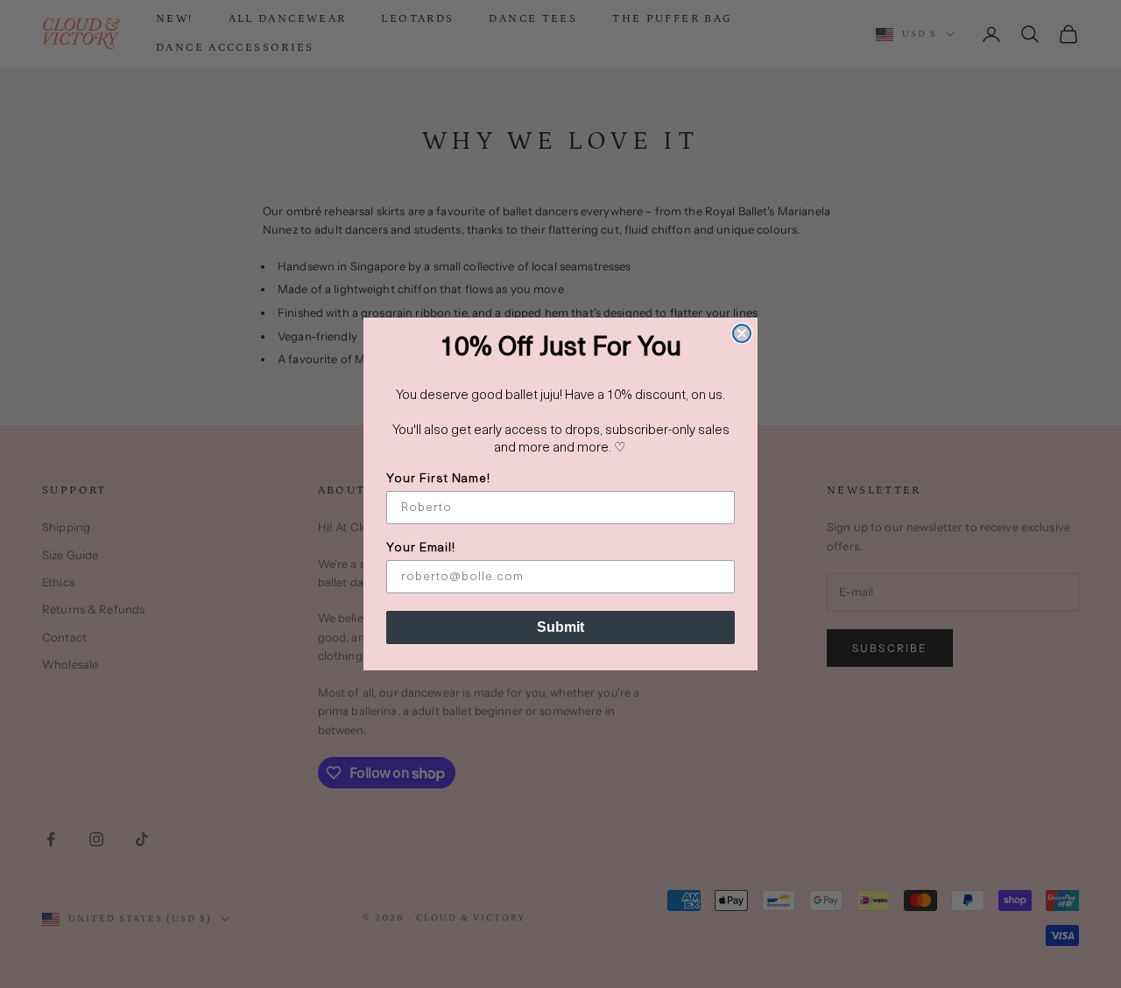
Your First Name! (438, 479)
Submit (560, 627)
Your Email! (420, 548)
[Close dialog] (742, 333)
